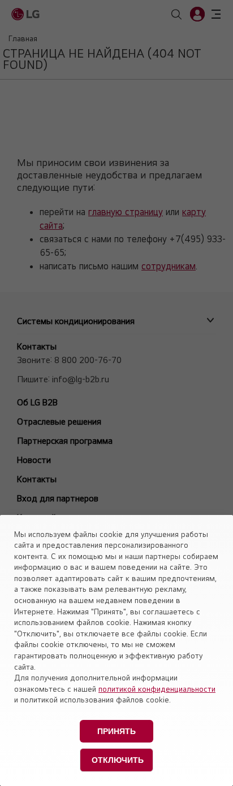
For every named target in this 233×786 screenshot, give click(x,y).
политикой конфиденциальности (156, 688)
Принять (116, 731)
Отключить (118, 760)
